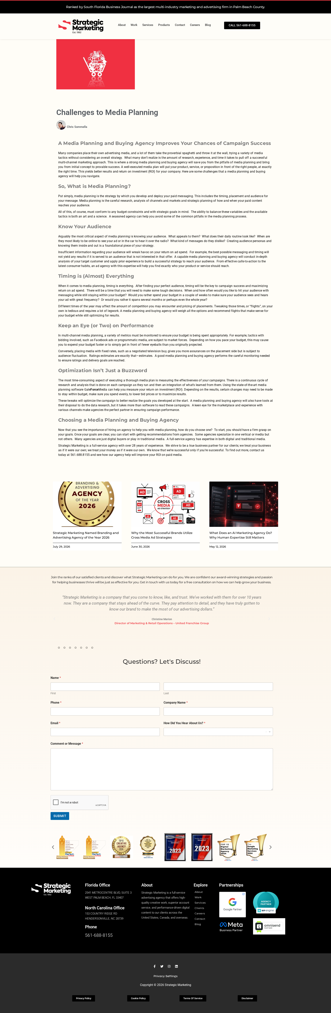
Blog (208, 25)
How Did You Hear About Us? (184, 723)
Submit (59, 816)
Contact (180, 25)
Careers (195, 25)
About (122, 25)
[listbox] (218, 732)
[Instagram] (169, 966)
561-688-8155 (99, 935)
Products (164, 25)
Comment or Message (67, 743)
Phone (56, 702)
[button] (54, 619)
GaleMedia (95, 389)
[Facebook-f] (154, 966)
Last (166, 693)
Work (134, 25)
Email (55, 723)
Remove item (266, 732)
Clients (199, 908)
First (53, 693)
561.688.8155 (80, 455)
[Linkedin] (176, 966)
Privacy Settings (166, 976)
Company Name (176, 702)
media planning (85, 196)
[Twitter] (161, 966)
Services (147, 25)
